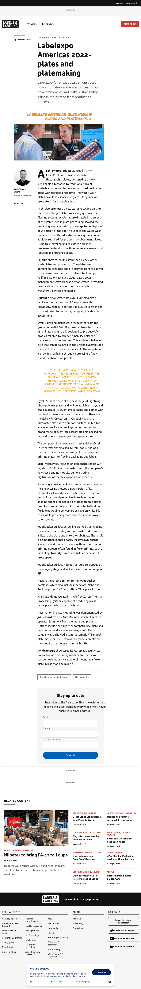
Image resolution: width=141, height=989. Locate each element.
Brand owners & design (9, 931)
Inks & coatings (32, 935)
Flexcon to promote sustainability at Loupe (119, 818)
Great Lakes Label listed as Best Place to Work (88, 818)
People (110, 872)
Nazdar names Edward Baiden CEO (119, 877)
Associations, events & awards (53, 37)
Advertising (78, 923)
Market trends (54, 923)
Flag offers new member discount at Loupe (86, 838)
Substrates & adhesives (53, 943)
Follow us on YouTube (123, 938)
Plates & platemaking (58, 937)
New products (54, 928)
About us (77, 918)
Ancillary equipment (11, 918)
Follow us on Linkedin (123, 946)
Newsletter (130, 3)
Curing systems (9, 942)
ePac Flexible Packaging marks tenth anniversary (120, 857)
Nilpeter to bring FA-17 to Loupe (36, 855)
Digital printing (115, 852)
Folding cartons (32, 930)
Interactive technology (30, 946)
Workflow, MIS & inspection (87, 852)
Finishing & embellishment (31, 920)
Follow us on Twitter (123, 930)
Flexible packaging (33, 925)
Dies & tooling (8, 947)
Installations (30, 940)
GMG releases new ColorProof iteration (84, 857)
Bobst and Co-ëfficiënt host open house (119, 840)
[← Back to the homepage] (10, 27)
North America (82, 677)
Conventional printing (84, 813)
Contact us (78, 928)
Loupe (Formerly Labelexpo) (18, 850)
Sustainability (54, 949)
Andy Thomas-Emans (21, 190)
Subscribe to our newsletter (123, 921)
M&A (50, 918)
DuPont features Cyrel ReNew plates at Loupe (85, 877)
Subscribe (119, 3)
